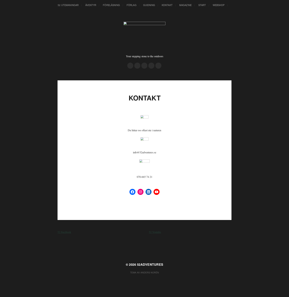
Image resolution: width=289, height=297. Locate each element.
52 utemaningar (68, 5)
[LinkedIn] (149, 192)
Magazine (185, 5)
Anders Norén (149, 272)
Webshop (219, 5)
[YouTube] (157, 192)
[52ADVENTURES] (144, 36)
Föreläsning (111, 5)
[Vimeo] (144, 66)
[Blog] (158, 66)
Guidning (149, 5)
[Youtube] (151, 66)
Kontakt (167, 5)
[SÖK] (233, 5)
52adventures (150, 264)
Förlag (131, 5)
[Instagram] (130, 66)
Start (202, 5)
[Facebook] (137, 66)
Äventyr (90, 5)
